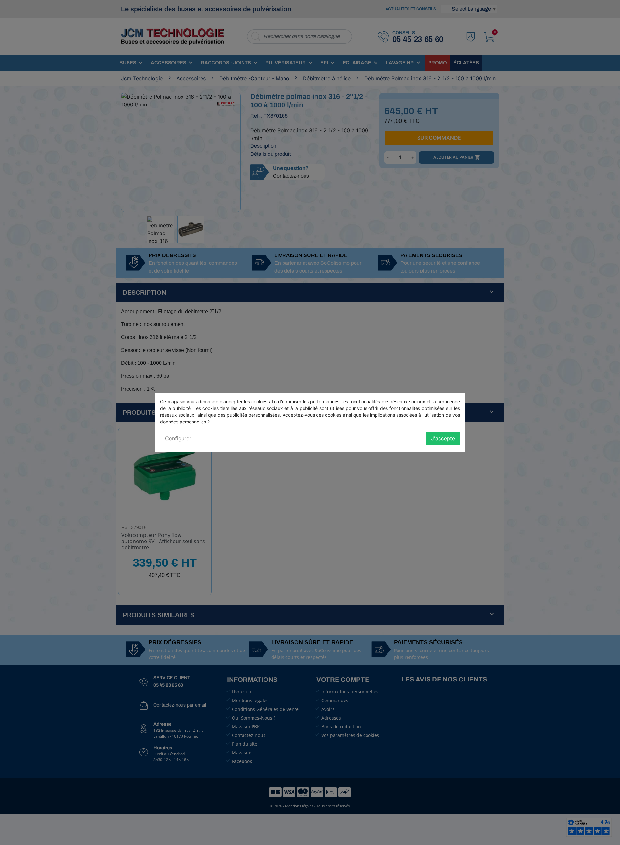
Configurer (178, 438)
